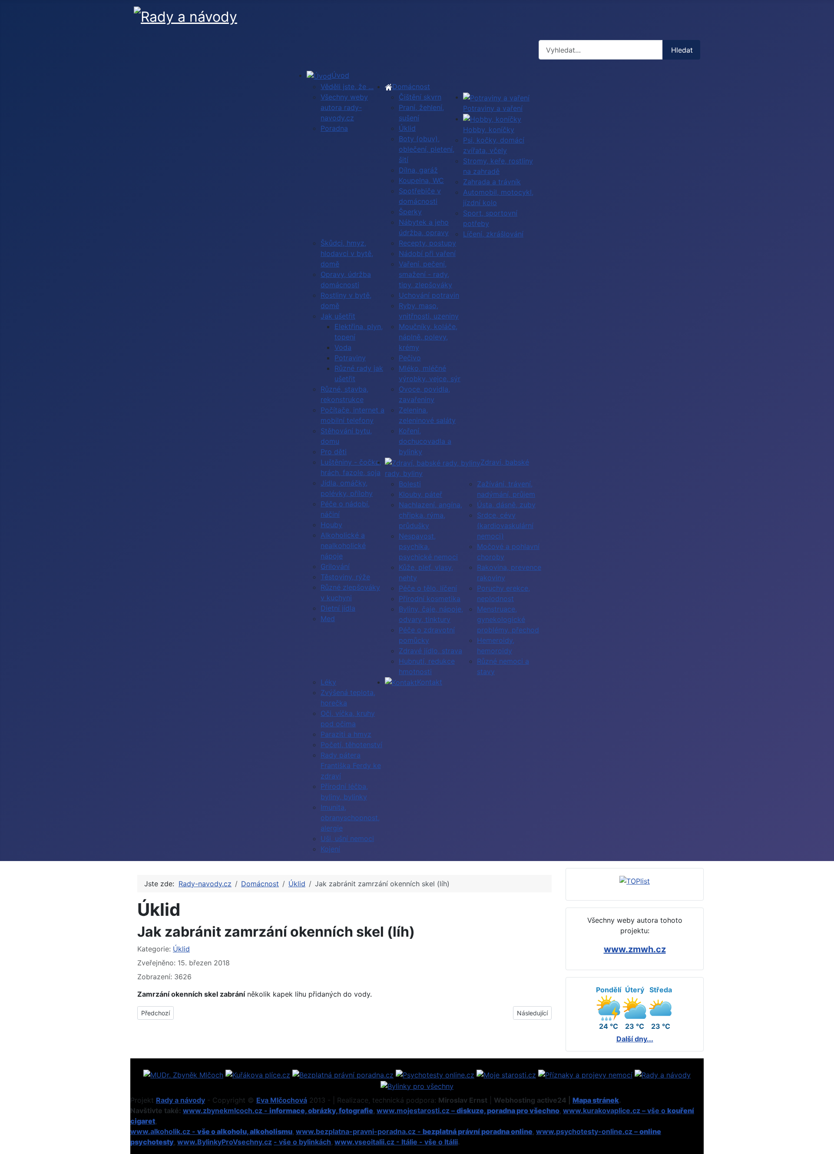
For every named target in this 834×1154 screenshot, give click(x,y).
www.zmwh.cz (635, 949)
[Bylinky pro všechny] (417, 1085)
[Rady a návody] (663, 1074)
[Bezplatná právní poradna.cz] (343, 1074)
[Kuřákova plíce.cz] (257, 1074)
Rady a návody (180, 1100)
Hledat (682, 50)
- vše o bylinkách (302, 1141)
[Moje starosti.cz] (506, 1074)
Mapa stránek (596, 1100)
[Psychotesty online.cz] (435, 1074)
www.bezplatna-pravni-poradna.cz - (414, 1131)
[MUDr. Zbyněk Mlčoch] (183, 1074)
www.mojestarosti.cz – (468, 1110)
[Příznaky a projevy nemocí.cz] (585, 1074)
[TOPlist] (634, 880)
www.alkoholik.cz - (211, 1131)
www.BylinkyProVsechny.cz (224, 1141)
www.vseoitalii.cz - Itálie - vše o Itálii (396, 1141)
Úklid (181, 948)
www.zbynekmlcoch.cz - (278, 1110)
